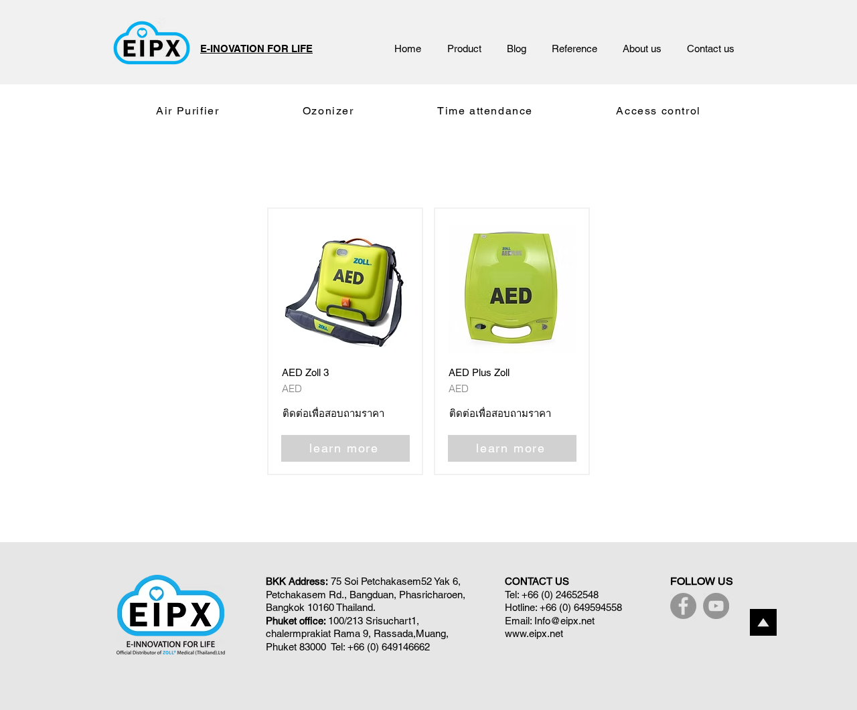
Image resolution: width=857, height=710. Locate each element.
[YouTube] (716, 606)
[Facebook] (683, 606)
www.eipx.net (534, 633)
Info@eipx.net (564, 620)
